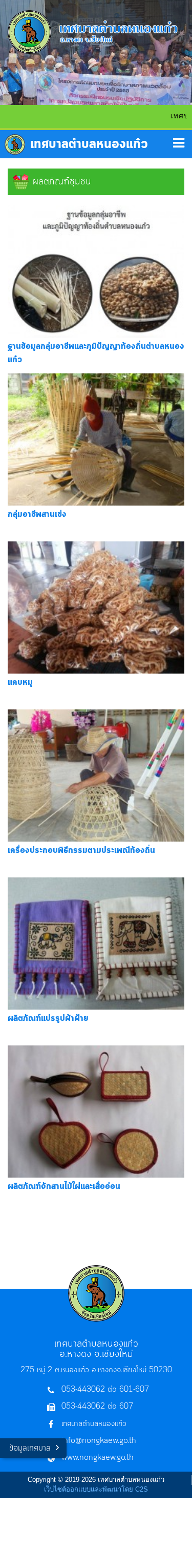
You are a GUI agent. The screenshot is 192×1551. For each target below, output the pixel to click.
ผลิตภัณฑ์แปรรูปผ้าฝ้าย (48, 1018)
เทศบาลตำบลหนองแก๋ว (93, 1424)
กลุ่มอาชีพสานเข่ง (37, 514)
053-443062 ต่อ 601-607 (105, 1389)
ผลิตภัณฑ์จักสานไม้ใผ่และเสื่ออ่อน (64, 1186)
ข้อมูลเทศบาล (30, 1448)
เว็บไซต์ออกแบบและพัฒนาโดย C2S (96, 1489)
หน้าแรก (76, 144)
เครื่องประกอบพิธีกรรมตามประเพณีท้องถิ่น (81, 850)
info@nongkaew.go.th (98, 1441)
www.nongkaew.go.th (97, 1457)
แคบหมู (20, 682)
